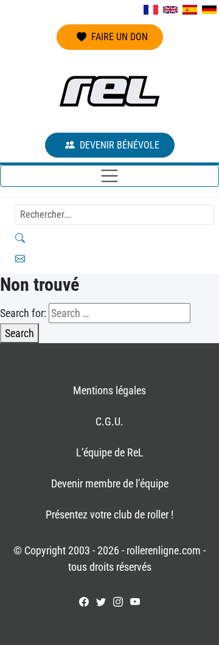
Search (19, 333)
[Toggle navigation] (109, 176)
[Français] (151, 10)
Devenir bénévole (119, 145)
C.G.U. (109, 421)
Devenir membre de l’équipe (110, 483)
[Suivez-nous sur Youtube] (135, 602)
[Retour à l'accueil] (109, 91)
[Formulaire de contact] (109, 259)
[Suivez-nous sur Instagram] (118, 602)
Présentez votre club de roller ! (109, 514)
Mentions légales (109, 390)
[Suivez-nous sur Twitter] (101, 602)
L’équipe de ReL (110, 452)
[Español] (189, 10)
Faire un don (119, 37)
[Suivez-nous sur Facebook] (84, 602)
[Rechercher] (109, 238)
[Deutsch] (209, 9)
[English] (170, 9)
